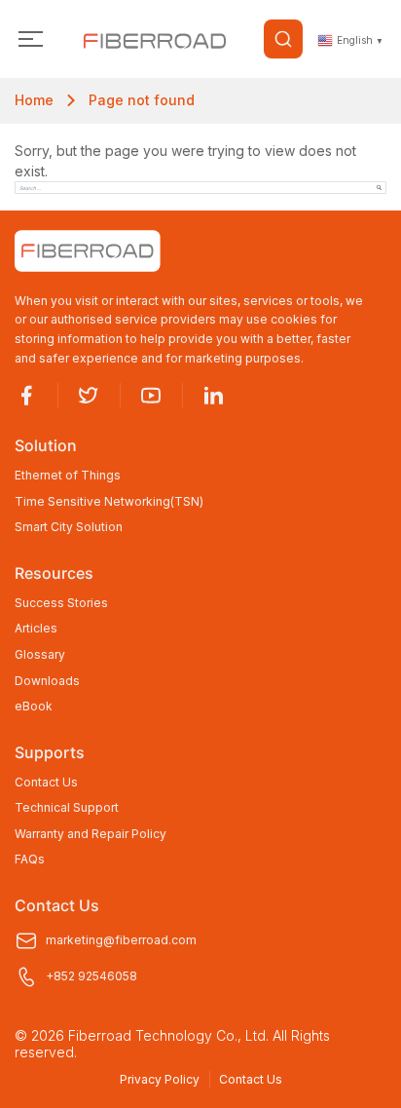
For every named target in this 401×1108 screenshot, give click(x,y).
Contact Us (46, 782)
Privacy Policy (160, 1079)
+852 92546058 (91, 976)
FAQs (30, 859)
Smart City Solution (69, 527)
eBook (34, 706)
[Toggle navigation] (31, 39)
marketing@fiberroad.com (121, 940)
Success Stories (61, 603)
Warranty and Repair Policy (90, 834)
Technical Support (67, 808)
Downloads (47, 681)
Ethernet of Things (68, 475)
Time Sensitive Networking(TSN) (109, 502)
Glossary (40, 655)
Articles (36, 628)
